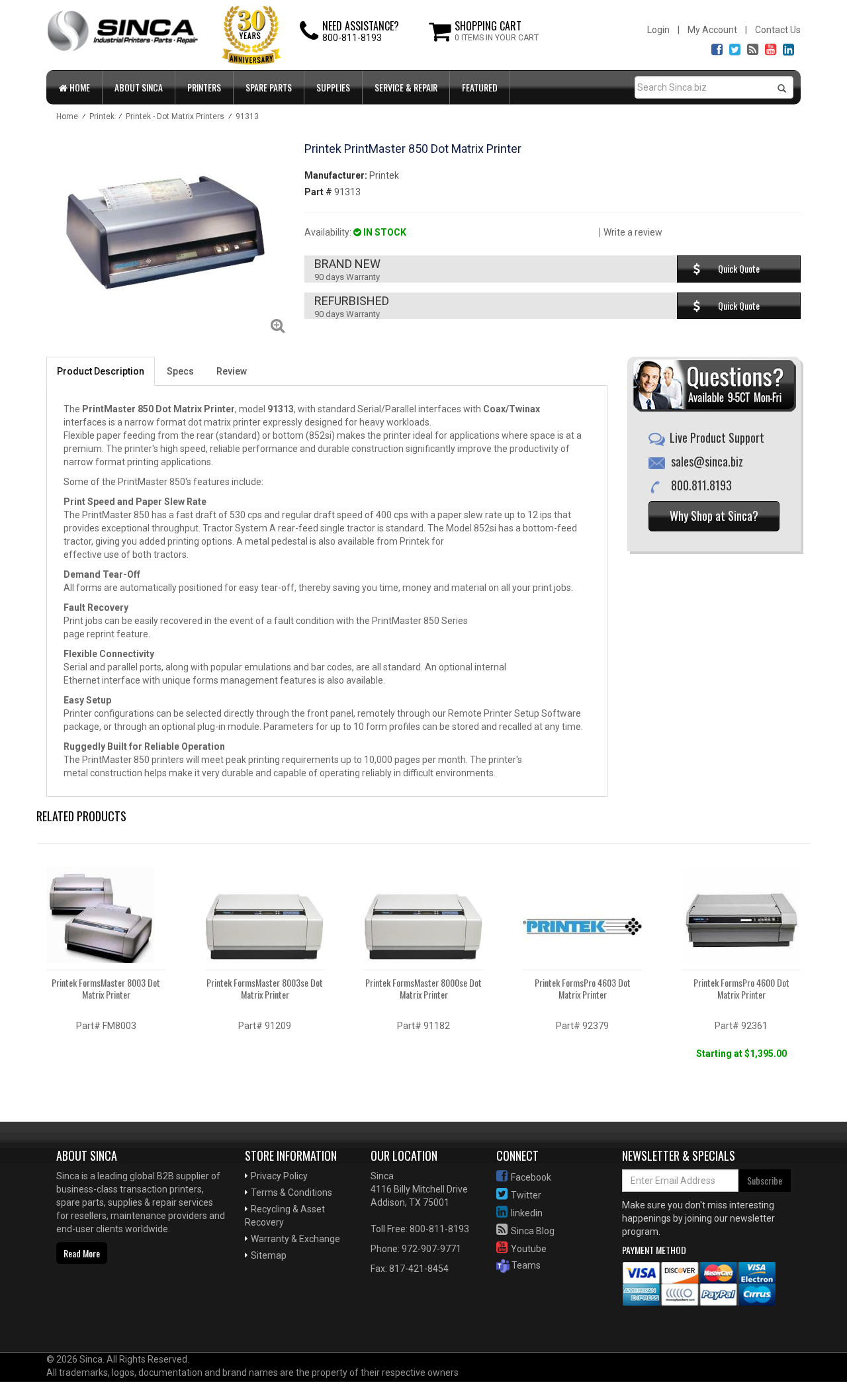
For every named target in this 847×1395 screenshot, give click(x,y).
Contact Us (778, 29)
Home (78, 87)
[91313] (165, 233)
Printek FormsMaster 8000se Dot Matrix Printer (423, 988)
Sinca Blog (533, 1231)
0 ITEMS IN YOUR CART (497, 37)
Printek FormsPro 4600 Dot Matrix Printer (741, 988)
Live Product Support (717, 437)
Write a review (632, 232)
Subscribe (764, 1180)
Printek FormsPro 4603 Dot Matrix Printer (583, 988)
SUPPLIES (333, 87)
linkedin (527, 1213)
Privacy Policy (279, 1176)
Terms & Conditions (291, 1192)
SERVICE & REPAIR (406, 87)
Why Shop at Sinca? (714, 515)
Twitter (526, 1195)
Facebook (531, 1177)
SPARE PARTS (268, 87)
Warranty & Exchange (295, 1239)
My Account (712, 29)
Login (658, 29)
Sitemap (269, 1255)
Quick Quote (739, 268)
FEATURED (480, 87)
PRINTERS (204, 87)
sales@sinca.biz (707, 461)
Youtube (529, 1248)
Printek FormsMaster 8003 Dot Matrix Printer (106, 988)
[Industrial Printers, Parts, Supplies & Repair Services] (89, 1309)
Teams (525, 1265)
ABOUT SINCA (138, 87)
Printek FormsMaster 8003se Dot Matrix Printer (264, 988)
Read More (82, 1253)
